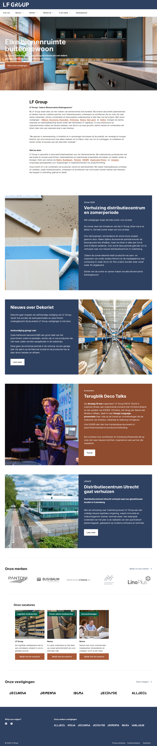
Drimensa (74, 120)
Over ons (6, 13)
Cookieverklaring (133, 743)
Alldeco (44, 120)
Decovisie (63, 120)
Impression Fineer (98, 160)
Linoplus (115, 160)
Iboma (83, 120)
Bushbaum (67, 160)
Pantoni (77, 160)
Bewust (18, 13)
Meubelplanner (81, 13)
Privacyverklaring (118, 743)
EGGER (85, 160)
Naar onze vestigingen (17, 65)
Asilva (103, 120)
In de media (63, 13)
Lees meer (17, 362)
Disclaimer (147, 743)
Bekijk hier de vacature (62, 656)
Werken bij (47, 13)
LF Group (19, 641)
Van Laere (91, 120)
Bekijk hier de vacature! (30, 656)
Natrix (59, 160)
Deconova (53, 120)
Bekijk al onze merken (139, 569)
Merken (32, 13)
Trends (90, 453)
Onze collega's (142, 682)
